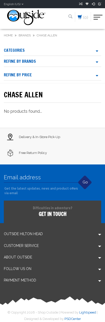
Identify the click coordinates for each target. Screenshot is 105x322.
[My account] (93, 4)
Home (8, 35)
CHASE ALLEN (47, 35)
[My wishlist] (86, 4)
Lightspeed (87, 312)
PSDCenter (72, 319)
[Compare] (80, 4)
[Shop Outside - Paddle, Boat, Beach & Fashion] (26, 17)
